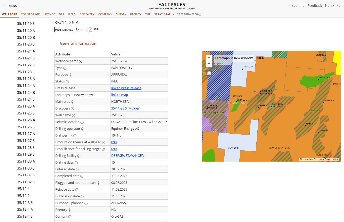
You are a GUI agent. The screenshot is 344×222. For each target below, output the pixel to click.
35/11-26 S (26, 126)
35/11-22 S (26, 64)
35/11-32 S (26, 181)
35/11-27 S (26, 140)
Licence (49, 14)
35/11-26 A (26, 119)
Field (71, 14)
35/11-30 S (26, 168)
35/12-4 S (25, 216)
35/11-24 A (26, 85)
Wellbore (9, 14)
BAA (61, 14)
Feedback (315, 5)
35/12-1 (23, 188)
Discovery (86, 14)
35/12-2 (23, 195)
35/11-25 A (26, 106)
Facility (135, 14)
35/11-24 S (26, 99)
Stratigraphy (164, 14)
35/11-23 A (26, 78)
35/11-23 (24, 71)
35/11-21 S (26, 58)
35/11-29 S (26, 154)
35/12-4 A (25, 209)
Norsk (329, 5)
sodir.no (298, 5)
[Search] (339, 5)
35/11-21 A (26, 51)
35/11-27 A (26, 133)
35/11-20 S (26, 44)
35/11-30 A (26, 161)
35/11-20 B (26, 37)
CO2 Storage (30, 14)
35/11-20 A (26, 30)
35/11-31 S (26, 175)
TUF (147, 14)
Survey (121, 14)
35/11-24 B (26, 92)
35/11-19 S (26, 23)
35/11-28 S (26, 147)
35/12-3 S (25, 202)
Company (105, 14)
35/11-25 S (26, 113)
